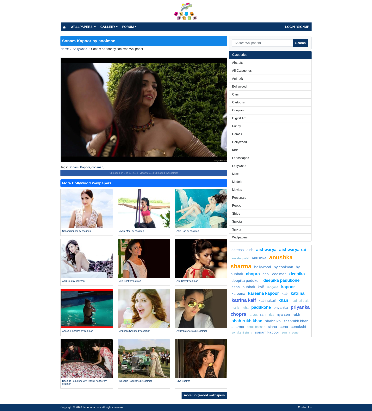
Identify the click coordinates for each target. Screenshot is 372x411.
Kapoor (85, 167)
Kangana (272, 287)
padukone (261, 307)
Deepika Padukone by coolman (135, 381)
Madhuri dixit (299, 300)
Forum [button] (128, 26)
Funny (236, 126)
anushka (259, 258)
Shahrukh (273, 321)
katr (285, 293)
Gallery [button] (107, 26)
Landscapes (240, 158)
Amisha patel (240, 258)
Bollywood (80, 49)
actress (238, 250)
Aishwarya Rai (292, 249)
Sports (236, 229)
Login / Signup (297, 26)
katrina (297, 293)
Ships (236, 213)
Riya (271, 314)
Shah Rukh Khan (247, 320)
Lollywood (239, 166)
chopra (253, 273)
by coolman (283, 267)
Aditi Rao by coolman (188, 231)
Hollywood (239, 142)
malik (235, 307)
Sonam (73, 167)
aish (249, 250)
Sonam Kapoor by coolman (76, 231)
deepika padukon (246, 281)
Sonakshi (298, 327)
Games (237, 134)
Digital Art (238, 118)
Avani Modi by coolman (131, 231)
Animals (237, 78)
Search (300, 43)
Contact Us (305, 407)
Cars (235, 94)
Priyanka (281, 307)
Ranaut (253, 314)
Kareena (238, 293)
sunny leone (290, 332)
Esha (236, 287)
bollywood (262, 267)
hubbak (249, 287)
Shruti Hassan (256, 326)
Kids (235, 150)
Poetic (236, 205)
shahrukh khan (295, 321)
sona (284, 327)
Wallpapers (240, 237)
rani (263, 314)
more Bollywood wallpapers (204, 395)
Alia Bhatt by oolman (130, 281)
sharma (238, 327)
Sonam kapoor (267, 332)
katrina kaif (244, 300)
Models (237, 181)
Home (64, 49)
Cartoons (238, 102)
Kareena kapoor (263, 293)
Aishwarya (266, 249)
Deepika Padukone (281, 280)
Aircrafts (237, 62)
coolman (97, 167)
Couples (238, 110)
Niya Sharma (183, 381)
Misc (235, 173)
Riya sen (283, 314)
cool (266, 274)
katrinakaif (267, 300)
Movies (237, 189)
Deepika (297, 273)
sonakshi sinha (242, 332)
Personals (239, 197)
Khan (283, 300)
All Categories (242, 70)
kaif (261, 287)
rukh (296, 314)
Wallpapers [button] (82, 26)
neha (245, 307)
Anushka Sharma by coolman (77, 331)
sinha (272, 327)
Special (237, 221)
